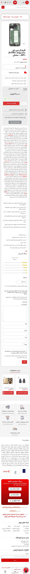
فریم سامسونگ (6, 17)
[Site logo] (15, 2)
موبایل (27, 554)
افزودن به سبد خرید (11, 103)
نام (26, 337)
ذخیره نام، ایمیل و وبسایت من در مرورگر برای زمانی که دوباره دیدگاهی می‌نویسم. (16, 352)
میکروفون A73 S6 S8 (9, 388)
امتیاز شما (25, 302)
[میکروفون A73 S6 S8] (8, 381)
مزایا (26, 324)
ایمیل (25, 344)
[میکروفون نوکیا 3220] (22, 381)
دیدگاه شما (24, 305)
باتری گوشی (10, 135)
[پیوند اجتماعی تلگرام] (5, 2)
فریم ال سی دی (14, 17)
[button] (22, 393)
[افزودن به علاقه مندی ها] (18, 377)
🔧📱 (26, 570)
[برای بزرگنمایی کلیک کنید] (24, 43)
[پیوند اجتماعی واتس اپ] (8, 2)
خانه (21, 17)
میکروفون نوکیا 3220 (23, 388)
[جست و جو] (3, 7)
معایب (25, 330)
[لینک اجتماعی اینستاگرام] (10, 2)
